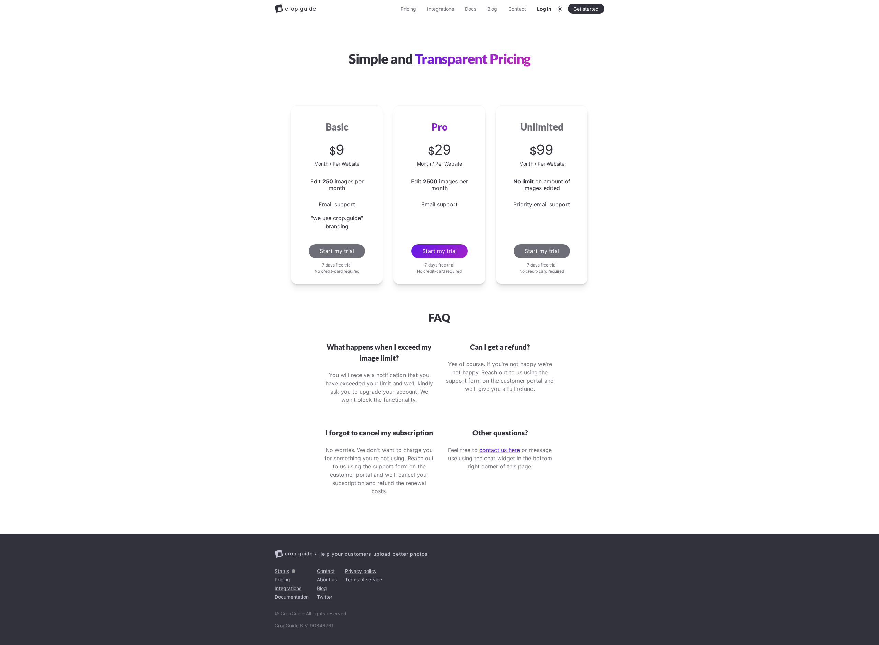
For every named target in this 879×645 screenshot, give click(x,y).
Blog (492, 9)
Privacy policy (361, 571)
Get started (586, 9)
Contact (517, 9)
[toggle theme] (559, 9)
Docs (470, 9)
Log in (544, 9)
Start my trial (337, 251)
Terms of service (363, 579)
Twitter (324, 597)
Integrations (440, 9)
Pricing (408, 9)
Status (282, 571)
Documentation (292, 597)
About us (327, 579)
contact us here (499, 449)
